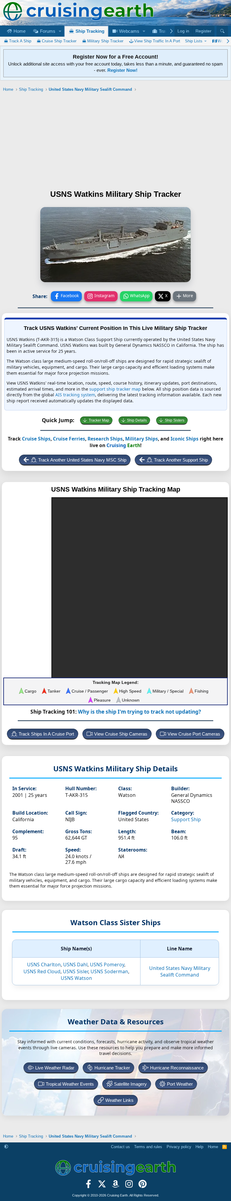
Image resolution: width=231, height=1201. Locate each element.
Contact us (120, 1147)
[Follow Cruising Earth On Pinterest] (142, 1186)
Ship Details (137, 420)
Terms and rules (148, 1147)
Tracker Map (99, 420)
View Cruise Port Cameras (194, 733)
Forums (47, 31)
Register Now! (122, 70)
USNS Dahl (75, 964)
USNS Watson (76, 978)
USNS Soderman (109, 971)
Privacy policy (179, 1147)
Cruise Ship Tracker (59, 41)
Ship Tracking (89, 31)
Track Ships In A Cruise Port (46, 733)
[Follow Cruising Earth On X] (102, 1186)
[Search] (222, 31)
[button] (60, 31)
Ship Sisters (174, 420)
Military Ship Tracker (105, 41)
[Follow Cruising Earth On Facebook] (88, 1186)
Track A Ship (20, 41)
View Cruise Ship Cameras (120, 733)
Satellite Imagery (130, 1084)
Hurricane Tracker (112, 1067)
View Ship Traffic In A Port (157, 41)
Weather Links (119, 1100)
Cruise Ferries (69, 438)
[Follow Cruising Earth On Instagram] (129, 1186)
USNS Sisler (75, 971)
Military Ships (141, 438)
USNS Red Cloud (41, 971)
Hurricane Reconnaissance (177, 1067)
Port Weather (180, 1084)
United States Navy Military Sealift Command (179, 971)
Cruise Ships (36, 438)
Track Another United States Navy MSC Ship (82, 459)
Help (199, 1147)
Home (19, 31)
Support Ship (186, 819)
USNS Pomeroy (107, 964)
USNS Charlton (44, 964)
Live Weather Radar (54, 1067)
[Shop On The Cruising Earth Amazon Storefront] (115, 1186)
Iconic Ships (185, 438)
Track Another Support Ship (181, 459)
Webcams (128, 31)
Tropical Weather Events (70, 1084)
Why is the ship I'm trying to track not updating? (139, 711)
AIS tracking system (75, 395)
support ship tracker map (115, 389)
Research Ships (105, 438)
